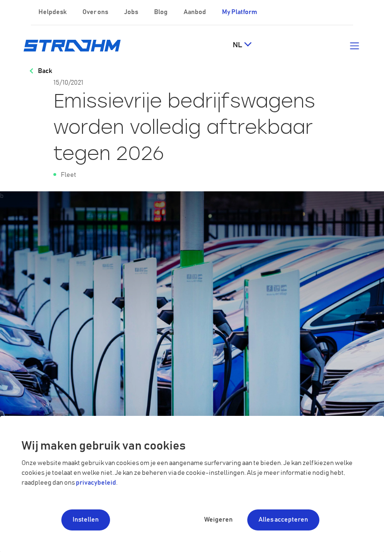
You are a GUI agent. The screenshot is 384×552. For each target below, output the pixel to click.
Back (45, 71)
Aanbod (195, 12)
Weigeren (218, 519)
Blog (161, 12)
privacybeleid (96, 482)
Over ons (95, 12)
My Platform (239, 12)
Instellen (86, 519)
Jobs (131, 12)
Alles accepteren (283, 519)
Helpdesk (52, 12)
